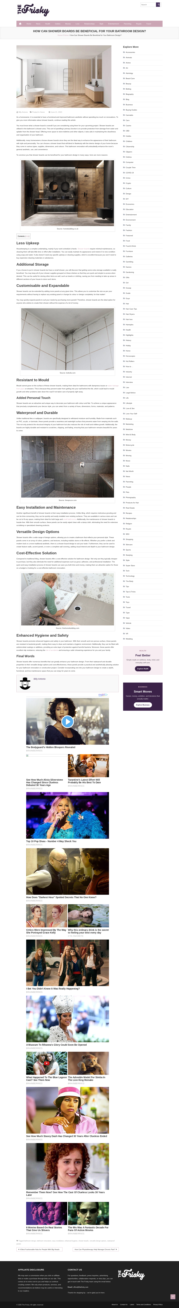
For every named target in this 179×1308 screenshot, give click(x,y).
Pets (127, 492)
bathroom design (30, 1241)
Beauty (128, 84)
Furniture (129, 251)
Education (129, 209)
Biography (130, 94)
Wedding (129, 639)
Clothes (129, 157)
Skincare (129, 545)
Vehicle (128, 623)
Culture (128, 188)
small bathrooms (69, 519)
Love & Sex (130, 408)
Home (29, 24)
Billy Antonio (23, 112)
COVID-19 (130, 173)
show (27, 236)
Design (128, 194)
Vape (128, 618)
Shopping (129, 539)
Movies (68, 24)
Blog (127, 99)
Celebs (57, 24)
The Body (129, 581)
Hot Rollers (130, 361)
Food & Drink (131, 246)
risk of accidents (52, 650)
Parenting (127, 24)
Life (127, 398)
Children (129, 141)
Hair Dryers (130, 314)
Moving (128, 456)
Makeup (129, 419)
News (38, 24)
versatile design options (98, 1241)
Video (128, 628)
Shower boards (83, 249)
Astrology (129, 73)
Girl (127, 283)
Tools (128, 597)
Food (128, 241)
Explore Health (142, 669)
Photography (131, 497)
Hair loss (129, 319)
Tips (127, 586)
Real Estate (130, 508)
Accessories (130, 52)
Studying (129, 555)
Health (47, 24)
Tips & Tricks (131, 592)
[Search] (158, 4)
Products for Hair (132, 503)
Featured (129, 236)
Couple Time (131, 167)
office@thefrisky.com (80, 1287)
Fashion (129, 230)
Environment (131, 220)
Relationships (89, 24)
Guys (128, 298)
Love (77, 24)
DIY (127, 199)
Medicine (129, 429)
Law (127, 387)
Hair (127, 304)
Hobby (128, 346)
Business (129, 105)
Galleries (129, 256)
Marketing (129, 424)
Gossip (128, 288)
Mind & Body (131, 435)
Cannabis (129, 115)
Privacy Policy (158, 1304)
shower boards (83, 1241)
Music (128, 461)
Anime (128, 63)
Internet (129, 377)
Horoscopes (130, 356)
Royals (138, 24)
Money (128, 440)
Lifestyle (129, 403)
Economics (130, 204)
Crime (128, 178)
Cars (127, 120)
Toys (127, 602)
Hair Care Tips (131, 309)
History (128, 340)
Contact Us (123, 1304)
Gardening (130, 272)
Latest (132, 1304)
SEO (127, 534)
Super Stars (130, 565)
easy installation (58, 1241)
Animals (129, 57)
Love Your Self (131, 414)
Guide (128, 293)
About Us (115, 1304)
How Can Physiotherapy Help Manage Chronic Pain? (95, 1249)
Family (128, 225)
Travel (148, 24)
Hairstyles (129, 325)
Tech (127, 571)
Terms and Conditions (143, 1304)
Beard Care (130, 78)
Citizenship (130, 146)
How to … (129, 366)
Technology (130, 576)
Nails (128, 466)
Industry (129, 372)
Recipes (129, 513)
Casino (128, 126)
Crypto (128, 183)
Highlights (129, 335)
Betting (128, 89)
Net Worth (130, 471)
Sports (128, 550)
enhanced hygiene (71, 1241)
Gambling (129, 262)
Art (127, 68)
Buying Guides (131, 110)
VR (127, 634)
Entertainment (113, 24)
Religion (129, 524)
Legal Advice (131, 393)
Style (101, 24)
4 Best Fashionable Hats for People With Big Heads (39, 1249)
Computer (129, 162)
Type (128, 613)
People (128, 487)
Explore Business (143, 705)
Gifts (127, 277)
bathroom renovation (44, 1241)
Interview (129, 382)
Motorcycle (130, 445)
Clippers (129, 152)
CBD (127, 131)
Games (128, 267)
